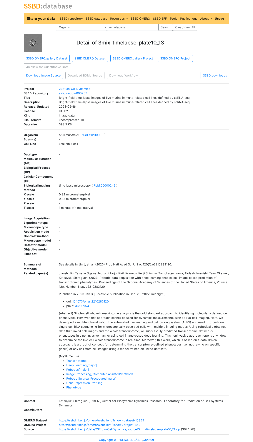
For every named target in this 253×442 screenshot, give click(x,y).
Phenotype (73, 387)
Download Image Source (43, 75)
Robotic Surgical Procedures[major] (91, 378)
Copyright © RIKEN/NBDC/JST (120, 440)
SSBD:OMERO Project (175, 58)
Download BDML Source (85, 75)
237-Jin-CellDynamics (74, 89)
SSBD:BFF (160, 18)
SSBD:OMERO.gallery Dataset (46, 58)
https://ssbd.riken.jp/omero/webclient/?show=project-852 (99, 425)
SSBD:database (96, 18)
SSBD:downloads (215, 75)
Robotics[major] (77, 369)
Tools (173, 18)
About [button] (205, 18)
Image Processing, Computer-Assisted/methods (99, 374)
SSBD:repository (71, 18)
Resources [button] (118, 18)
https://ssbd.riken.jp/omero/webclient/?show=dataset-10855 (101, 420)
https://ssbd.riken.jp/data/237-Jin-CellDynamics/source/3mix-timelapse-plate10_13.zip (119, 429)
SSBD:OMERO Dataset (90, 58)
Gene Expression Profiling (84, 383)
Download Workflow (123, 75)
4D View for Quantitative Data (47, 67)
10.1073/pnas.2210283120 (90, 301)
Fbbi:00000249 (104, 185)
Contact (148, 440)
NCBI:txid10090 (92, 135)
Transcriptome (76, 361)
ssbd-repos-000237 (73, 93)
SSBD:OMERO (140, 18)
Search (165, 27)
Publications (188, 18)
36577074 (82, 306)
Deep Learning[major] (81, 365)
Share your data (41, 18)
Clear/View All (185, 27)
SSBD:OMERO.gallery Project (133, 58)
